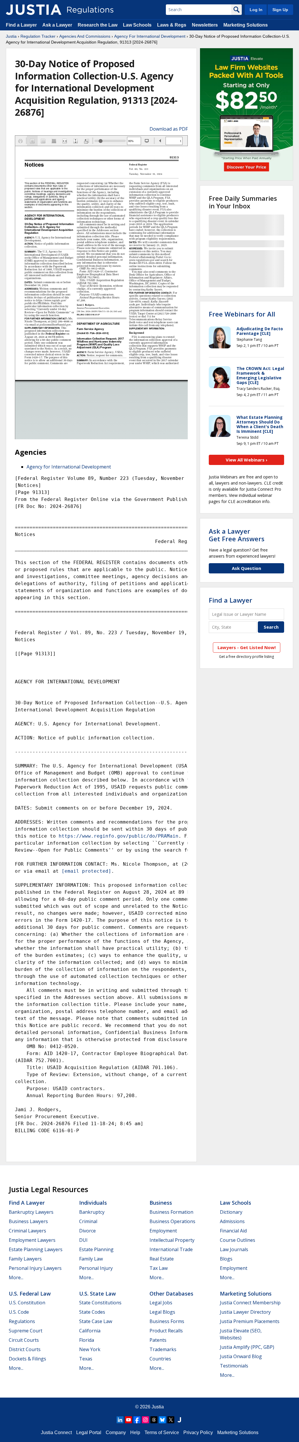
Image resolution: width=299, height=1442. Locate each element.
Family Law (91, 1259)
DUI (83, 1240)
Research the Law (97, 25)
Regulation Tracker (37, 36)
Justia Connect (56, 1432)
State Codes (92, 1312)
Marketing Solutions (245, 25)
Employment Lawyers (32, 1240)
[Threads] (153, 1419)
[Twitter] (170, 1419)
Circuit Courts (24, 1340)
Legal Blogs (162, 1312)
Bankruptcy (92, 1212)
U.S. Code (19, 1312)
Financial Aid (233, 1230)
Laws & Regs (171, 25)
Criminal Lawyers (27, 1230)
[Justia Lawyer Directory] (179, 1419)
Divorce (87, 1230)
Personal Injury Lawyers (35, 1268)
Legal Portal (88, 1432)
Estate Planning (96, 1249)
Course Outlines (237, 1240)
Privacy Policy (198, 1432)
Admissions (232, 1221)
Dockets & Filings (27, 1358)
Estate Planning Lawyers (35, 1249)
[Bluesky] (162, 1419)
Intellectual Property (172, 1240)
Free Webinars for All (242, 314)
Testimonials (234, 1366)
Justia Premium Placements (249, 1321)
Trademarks (163, 1349)
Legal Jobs (161, 1302)
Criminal (88, 1221)
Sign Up (280, 9)
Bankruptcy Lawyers (31, 1212)
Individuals (93, 1202)
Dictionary (231, 1212)
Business (161, 1202)
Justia (11, 36)
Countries (160, 1358)
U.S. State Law (97, 1293)
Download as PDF (169, 129)
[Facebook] (136, 1419)
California (89, 1330)
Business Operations (172, 1221)
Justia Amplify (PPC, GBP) (247, 1347)
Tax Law (159, 1268)
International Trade (171, 1249)
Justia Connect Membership (250, 1302)
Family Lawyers (25, 1259)
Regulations (22, 1321)
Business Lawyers (28, 1221)
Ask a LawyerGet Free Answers (237, 535)
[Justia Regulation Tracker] (33, 9)
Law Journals (234, 1249)
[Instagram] (145, 1419)
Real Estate (162, 1259)
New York (89, 1349)
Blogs (226, 1259)
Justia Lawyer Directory (245, 1312)
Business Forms (167, 1321)
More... (16, 1277)
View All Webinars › (246, 460)
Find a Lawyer (21, 25)
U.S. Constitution (27, 1302)
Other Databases (171, 1293)
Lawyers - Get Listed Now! (247, 647)
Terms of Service (162, 1432)
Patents (158, 1340)
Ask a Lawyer (57, 25)
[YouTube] (128, 1419)
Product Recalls (166, 1330)
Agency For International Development (149, 36)
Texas (85, 1358)
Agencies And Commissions (84, 36)
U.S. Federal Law (30, 1293)
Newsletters (205, 25)
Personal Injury (96, 1268)
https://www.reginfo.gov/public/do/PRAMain (118, 836)
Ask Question (246, 568)
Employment (163, 1230)
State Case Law (95, 1321)
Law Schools (137, 25)
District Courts (25, 1349)
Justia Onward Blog (241, 1356)
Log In (256, 9)
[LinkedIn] (120, 1419)
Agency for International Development (69, 467)
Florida (86, 1340)
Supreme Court (25, 1330)
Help (135, 1432)
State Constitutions (100, 1302)
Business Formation (171, 1212)
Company (116, 1432)
